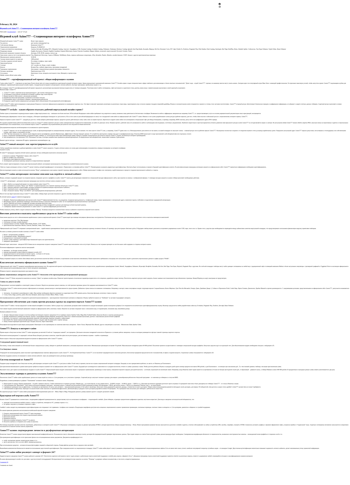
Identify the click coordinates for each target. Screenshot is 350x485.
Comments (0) (4, 462)
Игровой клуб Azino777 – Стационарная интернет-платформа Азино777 (28, 28)
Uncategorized (11, 32)
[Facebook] (219, 4)
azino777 (14, 197)
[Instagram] (219, 7)
